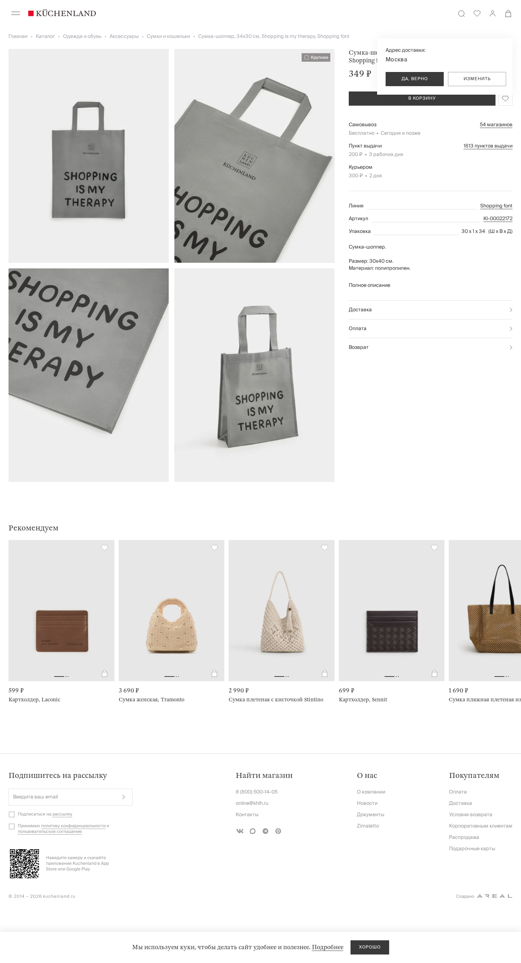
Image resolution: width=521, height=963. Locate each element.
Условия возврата (470, 814)
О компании (371, 792)
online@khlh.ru (252, 803)
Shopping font (496, 206)
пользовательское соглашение (50, 831)
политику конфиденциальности (73, 826)
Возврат (359, 347)
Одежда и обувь (82, 36)
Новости (367, 803)
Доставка (360, 310)
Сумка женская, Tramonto (151, 699)
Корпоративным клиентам (480, 826)
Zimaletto (368, 826)
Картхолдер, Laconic (34, 699)
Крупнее (319, 57)
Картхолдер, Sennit (363, 699)
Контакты (247, 814)
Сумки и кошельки (168, 36)
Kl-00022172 (497, 218)
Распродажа (464, 837)
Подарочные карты (472, 848)
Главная (18, 36)
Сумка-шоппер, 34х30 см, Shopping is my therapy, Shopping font (273, 36)
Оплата (357, 328)
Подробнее (327, 947)
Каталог (45, 36)
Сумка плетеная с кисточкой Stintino (276, 699)
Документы (370, 814)
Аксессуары (124, 36)
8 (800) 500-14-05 (257, 792)
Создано (465, 896)
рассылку (62, 814)
